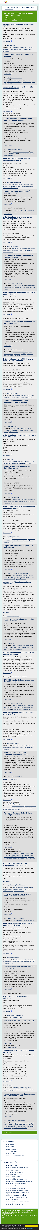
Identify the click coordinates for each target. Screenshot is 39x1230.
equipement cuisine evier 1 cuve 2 (17, 1193)
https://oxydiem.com (13, 246)
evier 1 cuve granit (17, 645)
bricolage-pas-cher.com (14, 149)
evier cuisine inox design (19, 428)
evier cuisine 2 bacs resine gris (16, 1186)
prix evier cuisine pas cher (22, 577)
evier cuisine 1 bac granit (14, 1204)
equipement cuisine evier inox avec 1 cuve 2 (15, 857)
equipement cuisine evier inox (21, 889)
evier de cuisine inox (25, 463)
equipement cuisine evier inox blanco (20, 887)
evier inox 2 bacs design (14, 186)
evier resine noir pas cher (25, 153)
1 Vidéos (14, 20)
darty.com (10, 1085)
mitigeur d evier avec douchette (18, 1124)
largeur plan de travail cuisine (19, 1128)
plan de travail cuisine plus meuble (19, 1125)
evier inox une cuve (8, 49)
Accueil (4, 1210)
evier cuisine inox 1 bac (20, 210)
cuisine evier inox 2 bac (14, 809)
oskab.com (10, 459)
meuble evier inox (30, 285)
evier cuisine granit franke (14, 1172)
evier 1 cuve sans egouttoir (21, 49)
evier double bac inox (27, 186)
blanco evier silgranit (17, 649)
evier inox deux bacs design (14, 82)
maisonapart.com (12, 1047)
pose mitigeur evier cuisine (20, 575)
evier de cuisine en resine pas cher (17, 1202)
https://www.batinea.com (14, 283)
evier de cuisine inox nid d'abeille (19, 248)
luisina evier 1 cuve (8, 252)
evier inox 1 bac (14, 212)
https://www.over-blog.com (15, 350)
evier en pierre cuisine (18, 806)
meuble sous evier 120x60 (19, 285)
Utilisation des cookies (18, 1212)
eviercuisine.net (12, 426)
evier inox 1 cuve (29, 47)
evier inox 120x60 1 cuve (23, 287)
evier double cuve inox (18, 80)
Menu (34, 2)
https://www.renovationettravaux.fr (17, 573)
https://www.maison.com (14, 776)
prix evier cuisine (21, 579)
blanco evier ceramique (29, 920)
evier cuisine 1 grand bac (21, 1089)
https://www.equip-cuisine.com (16, 885)
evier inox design (13, 432)
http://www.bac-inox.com (14, 78)
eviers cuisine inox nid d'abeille (20, 499)
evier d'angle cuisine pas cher (20, 352)
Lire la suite (7, 41)
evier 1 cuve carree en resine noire (21, 151)
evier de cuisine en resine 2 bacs (17, 1190)
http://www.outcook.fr (13, 616)
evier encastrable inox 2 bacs (19, 1087)
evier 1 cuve (28, 397)
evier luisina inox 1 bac (29, 501)
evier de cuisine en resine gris (16, 1188)
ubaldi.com (10, 643)
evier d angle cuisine (20, 354)
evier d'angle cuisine (18, 430)
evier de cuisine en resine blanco (17, 1168)
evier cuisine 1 (26, 461)
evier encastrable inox (18, 47)
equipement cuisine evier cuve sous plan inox (20, 855)
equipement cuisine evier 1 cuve (17, 1195)
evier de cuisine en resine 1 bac (16, 1179)
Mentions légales (14, 1210)
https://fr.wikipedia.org (13, 804)
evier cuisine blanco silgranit (18, 647)
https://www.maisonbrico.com (16, 1120)
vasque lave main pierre (16, 807)
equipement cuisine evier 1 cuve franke (19, 1181)
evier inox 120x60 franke (10, 287)
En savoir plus (30, 1228)
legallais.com (11, 45)
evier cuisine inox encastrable (21, 709)
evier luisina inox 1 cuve (17, 250)
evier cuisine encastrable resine (16, 1197)
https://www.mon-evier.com (15, 918)
